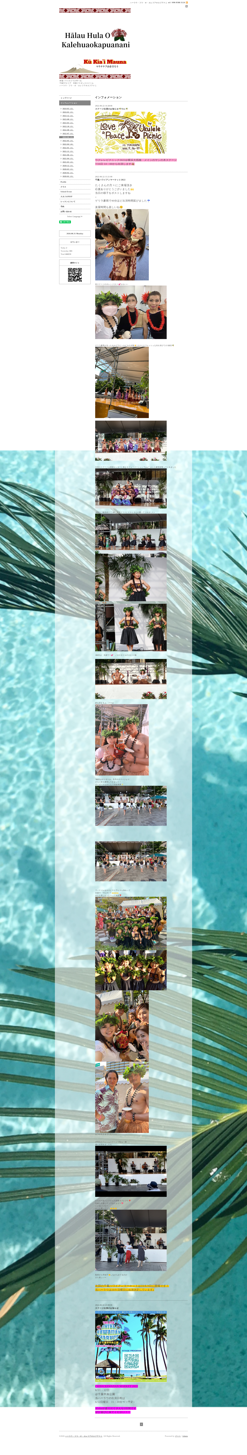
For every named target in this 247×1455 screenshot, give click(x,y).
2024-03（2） (68, 108)
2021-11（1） (68, 151)
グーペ (178, 1436)
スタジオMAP (66, 197)
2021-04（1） (68, 158)
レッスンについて (68, 202)
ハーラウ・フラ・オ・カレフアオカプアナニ (83, 1436)
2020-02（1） (68, 173)
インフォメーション (69, 103)
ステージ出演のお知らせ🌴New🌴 (111, 109)
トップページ (66, 98)
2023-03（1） (68, 123)
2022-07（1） (68, 133)
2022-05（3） (68, 140)
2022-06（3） (68, 137)
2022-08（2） (68, 130)
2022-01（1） (68, 148)
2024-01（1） (68, 112)
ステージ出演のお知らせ (107, 1308)
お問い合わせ (66, 212)
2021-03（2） (68, 162)
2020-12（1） (68, 165)
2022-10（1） (68, 126)
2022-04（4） (68, 144)
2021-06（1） (68, 155)
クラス (63, 187)
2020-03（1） (68, 169)
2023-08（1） (68, 119)
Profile (63, 182)
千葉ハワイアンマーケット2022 (110, 180)
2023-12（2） (68, 116)
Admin (185, 1436)
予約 (62, 207)
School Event (66, 192)
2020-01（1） (68, 176)
